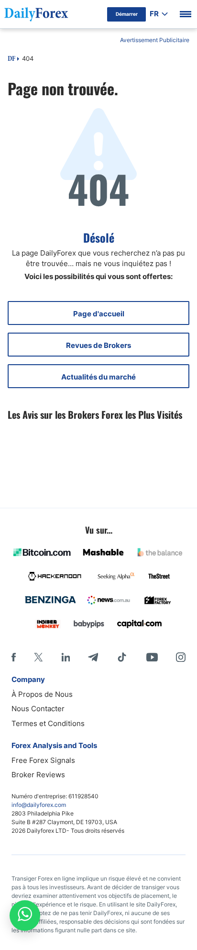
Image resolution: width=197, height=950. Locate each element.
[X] (38, 657)
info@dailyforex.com (38, 804)
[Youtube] (152, 657)
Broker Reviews (38, 774)
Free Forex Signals (43, 760)
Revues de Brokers (98, 345)
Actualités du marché (98, 376)
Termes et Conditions (48, 723)
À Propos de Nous (42, 694)
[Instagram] (181, 657)
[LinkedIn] (65, 657)
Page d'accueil (98, 313)
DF (11, 59)
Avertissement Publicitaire (154, 40)
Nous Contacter (38, 708)
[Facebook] (13, 657)
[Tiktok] (122, 657)
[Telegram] (93, 657)
